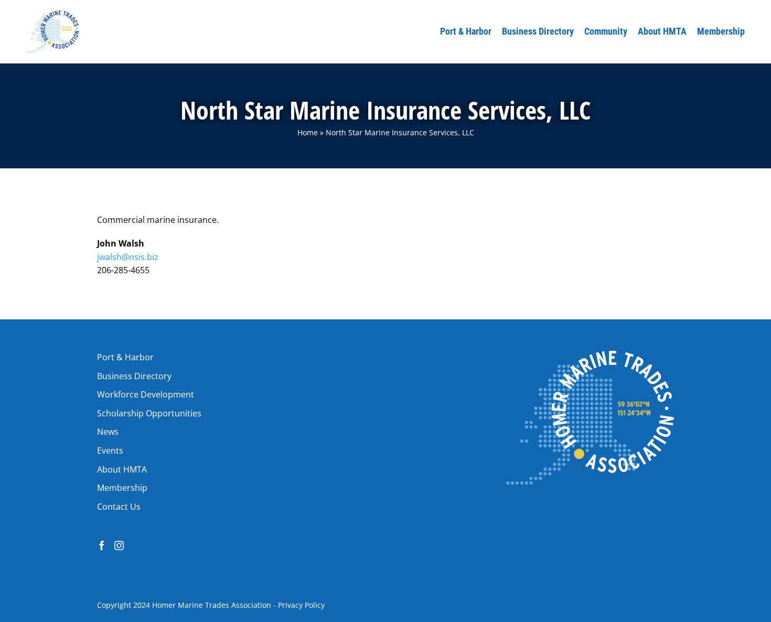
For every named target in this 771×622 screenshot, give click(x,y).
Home (307, 132)
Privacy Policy (301, 605)
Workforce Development (145, 394)
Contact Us (119, 506)
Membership (122, 488)
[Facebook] (101, 545)
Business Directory (134, 376)
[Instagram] (119, 545)
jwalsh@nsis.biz (127, 257)
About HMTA (122, 469)
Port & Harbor (125, 357)
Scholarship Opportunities (149, 413)
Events (110, 450)
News (108, 431)
